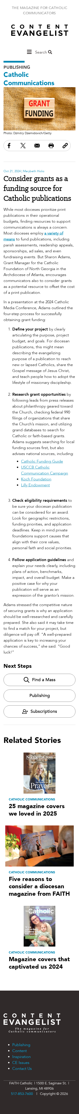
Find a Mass (44, 680)
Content (19, 1051)
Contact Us (22, 1068)
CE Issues (20, 1062)
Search (41, 52)
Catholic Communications (29, 79)
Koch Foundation (36, 479)
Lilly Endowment (35, 485)
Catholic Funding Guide (42, 461)
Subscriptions (44, 711)
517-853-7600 (22, 1093)
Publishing (17, 67)
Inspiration (21, 1057)
